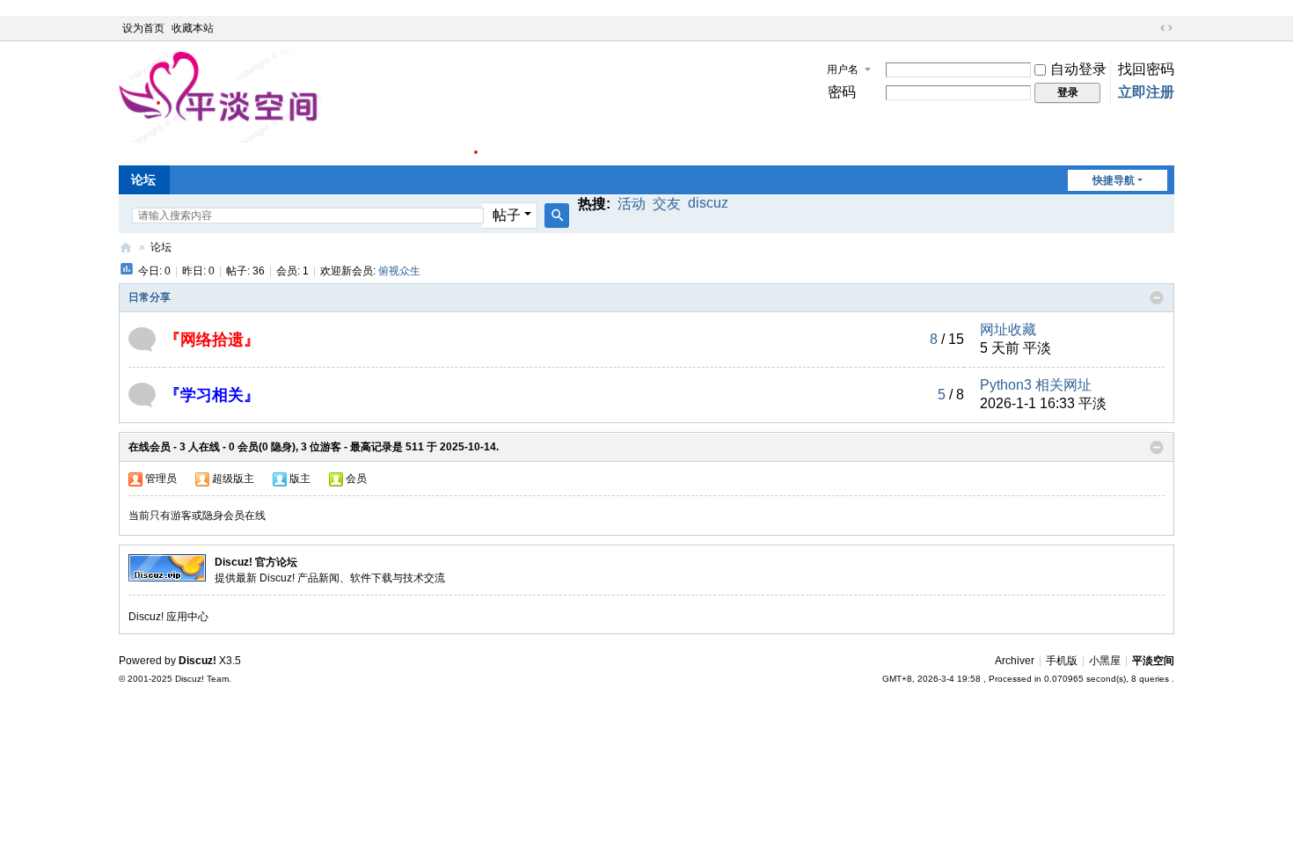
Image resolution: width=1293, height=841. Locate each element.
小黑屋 (1105, 661)
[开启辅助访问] (1149, 28)
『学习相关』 (211, 395)
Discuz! (197, 661)
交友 (667, 203)
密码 (842, 91)
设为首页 (143, 28)
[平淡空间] (298, 102)
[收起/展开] (1157, 298)
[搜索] (556, 215)
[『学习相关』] (142, 393)
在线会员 (149, 447)
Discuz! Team (202, 679)
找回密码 (1146, 69)
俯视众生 (399, 271)
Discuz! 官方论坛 (256, 562)
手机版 (1062, 661)
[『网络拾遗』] (142, 338)
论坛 (143, 179)
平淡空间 (126, 247)
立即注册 (1146, 91)
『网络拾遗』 (211, 339)
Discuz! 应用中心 (168, 617)
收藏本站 (193, 28)
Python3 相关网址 (1036, 384)
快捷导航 (1113, 180)
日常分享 (149, 297)
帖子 (507, 215)
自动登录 (1078, 69)
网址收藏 (1008, 329)
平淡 (1037, 347)
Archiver (1014, 661)
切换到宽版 (1166, 28)
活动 (631, 203)
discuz (708, 202)
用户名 (842, 69)
